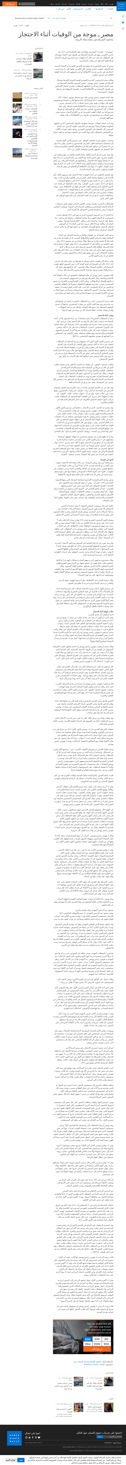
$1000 (97, 1343)
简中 (106, 4)
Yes (49, 18)
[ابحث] (19, 4)
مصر (75, 1361)
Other (88, 1343)
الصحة (102, 1364)
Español (57, 4)
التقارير (88, 8)
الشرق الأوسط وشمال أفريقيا (89, 1361)
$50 (106, 1339)
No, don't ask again (59, 18)
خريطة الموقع (117, 1443)
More (51, 4)
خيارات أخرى (10, 1460)
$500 (106, 1343)
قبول (21, 1460)
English (97, 4)
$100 (97, 1339)
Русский (64, 4)
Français (90, 4)
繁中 (102, 4)
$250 (87, 1339)
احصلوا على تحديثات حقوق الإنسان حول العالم (99, 1432)
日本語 (78, 4)
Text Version (108, 1443)
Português (71, 4)
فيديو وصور (78, 8)
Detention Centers (91, 1364)
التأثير (68, 8)
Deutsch (84, 4)
